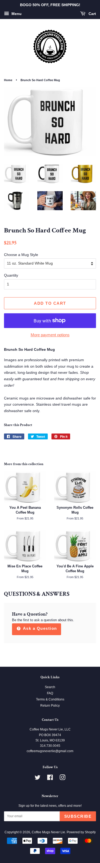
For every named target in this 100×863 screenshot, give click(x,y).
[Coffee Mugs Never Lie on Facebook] (50, 779)
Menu (16, 14)
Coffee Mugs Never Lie (48, 832)
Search (50, 687)
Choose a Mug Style (21, 255)
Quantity (11, 275)
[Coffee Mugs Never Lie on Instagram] (62, 779)
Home (8, 80)
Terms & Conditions (50, 699)
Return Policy (50, 705)
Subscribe (78, 816)
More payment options (50, 335)
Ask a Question (39, 628)
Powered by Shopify (81, 832)
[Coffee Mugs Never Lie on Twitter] (38, 779)
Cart (91, 14)
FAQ (50, 693)
